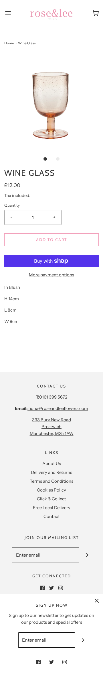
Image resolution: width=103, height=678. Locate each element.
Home (9, 43)
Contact (51, 516)
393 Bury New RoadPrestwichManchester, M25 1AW (52, 426)
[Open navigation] (8, 13)
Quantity (12, 205)
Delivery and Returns (51, 472)
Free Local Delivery (51, 507)
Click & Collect (51, 498)
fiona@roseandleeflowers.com (57, 408)
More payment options (51, 274)
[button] (51, 101)
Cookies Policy (51, 490)
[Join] (87, 555)
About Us (51, 463)
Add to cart (51, 239)
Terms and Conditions (51, 481)
